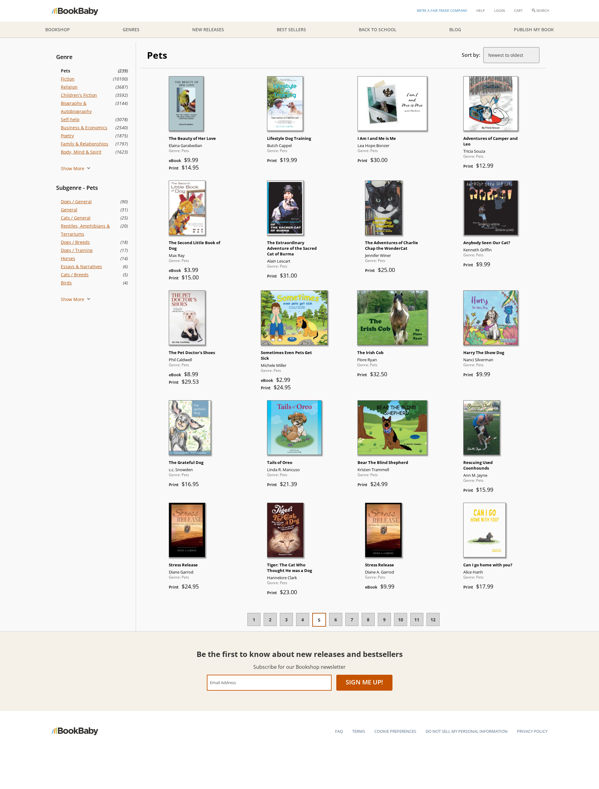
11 (416, 620)
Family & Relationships (84, 144)
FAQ (339, 731)
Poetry (67, 136)
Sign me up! (364, 682)
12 (433, 620)
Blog (455, 29)
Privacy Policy (532, 731)
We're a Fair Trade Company (442, 10)
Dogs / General (76, 202)
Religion (69, 87)
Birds (66, 283)
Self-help (70, 119)
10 (400, 620)
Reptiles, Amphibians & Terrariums (85, 230)
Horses (68, 258)
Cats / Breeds (75, 275)
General (69, 210)
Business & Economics (84, 128)
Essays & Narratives (81, 266)
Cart (518, 10)
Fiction (68, 79)
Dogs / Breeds (75, 242)
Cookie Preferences (395, 731)
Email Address (223, 682)
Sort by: (471, 55)
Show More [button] (73, 168)
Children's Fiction (79, 95)
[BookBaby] (80, 11)
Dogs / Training (77, 250)
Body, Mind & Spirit (81, 152)
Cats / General (75, 218)
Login (499, 10)
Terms (358, 731)
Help (480, 10)
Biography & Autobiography (76, 107)
